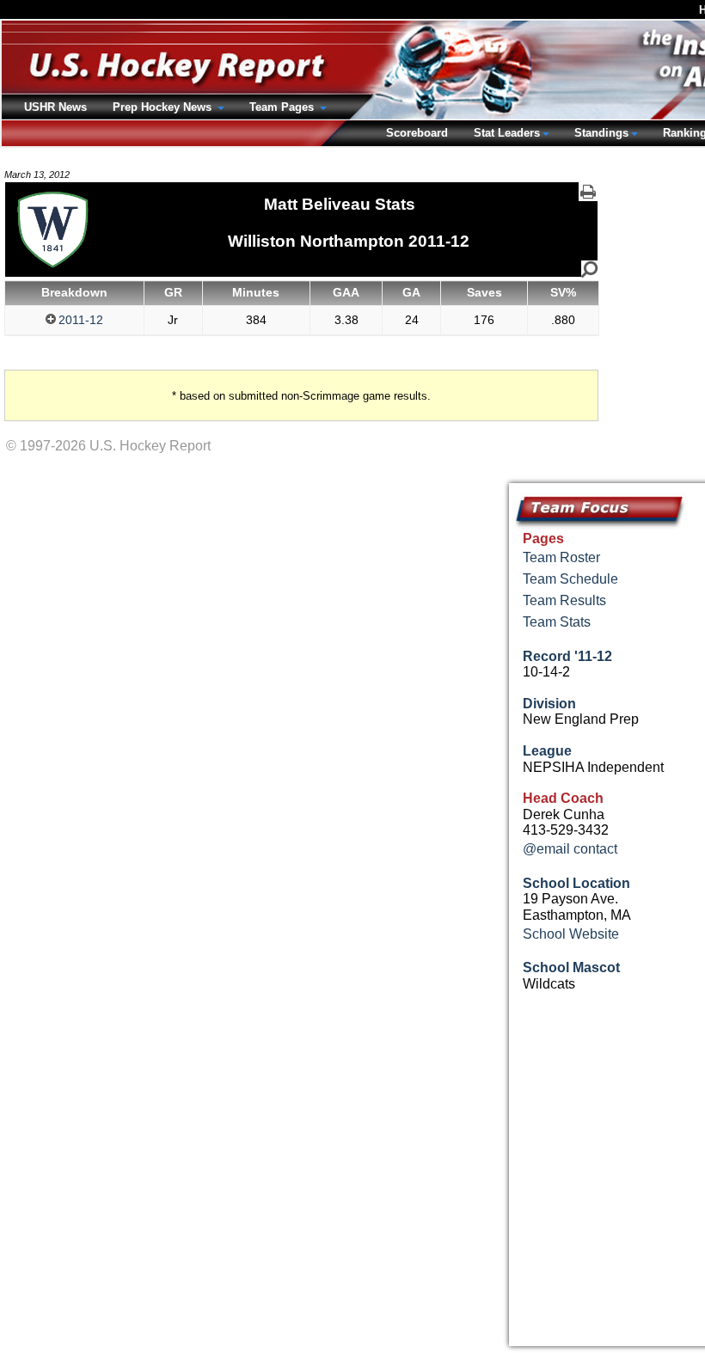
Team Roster (561, 557)
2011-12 (80, 320)
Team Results (564, 600)
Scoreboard (417, 132)
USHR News (55, 107)
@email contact (570, 849)
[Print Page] (588, 191)
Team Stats (557, 622)
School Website (571, 934)
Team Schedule (570, 579)
